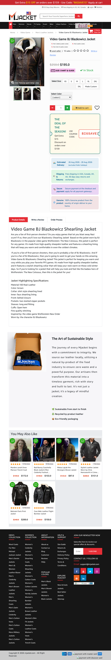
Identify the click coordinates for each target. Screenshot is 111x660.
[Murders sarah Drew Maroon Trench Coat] (20, 449)
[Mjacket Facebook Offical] (76, 571)
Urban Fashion (61, 24)
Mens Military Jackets (14, 634)
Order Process (56, 220)
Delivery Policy (63, 555)
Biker (51, 24)
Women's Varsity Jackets (31, 592)
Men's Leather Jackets (44, 32)
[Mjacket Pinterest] (76, 578)
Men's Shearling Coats (13, 600)
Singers (82, 24)
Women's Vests (29, 634)
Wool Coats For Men (13, 546)
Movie (29, 24)
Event (45, 24)
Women (21, 24)
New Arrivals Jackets (63, 586)
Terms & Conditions (62, 563)
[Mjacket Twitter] (90, 571)
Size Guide (62, 544)
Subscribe (93, 551)
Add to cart (83, 107)
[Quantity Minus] (52, 107)
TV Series (37, 24)
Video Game (73, 24)
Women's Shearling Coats (29, 558)
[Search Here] (78, 16)
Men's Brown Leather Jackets (14, 590)
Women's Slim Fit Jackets (31, 620)
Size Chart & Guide (64, 70)
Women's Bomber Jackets (29, 600)
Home (12, 32)
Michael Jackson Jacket (15, 553)
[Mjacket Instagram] (97, 571)
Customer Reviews (45, 556)
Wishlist (99, 7)
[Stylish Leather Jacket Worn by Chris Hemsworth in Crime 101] (90, 449)
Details (18, 220)
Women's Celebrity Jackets (29, 547)
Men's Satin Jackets (13, 609)
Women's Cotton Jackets (31, 585)
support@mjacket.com (89, 564)
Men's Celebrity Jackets (12, 579)
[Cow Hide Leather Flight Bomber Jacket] (44, 493)
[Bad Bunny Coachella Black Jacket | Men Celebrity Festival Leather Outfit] (44, 449)
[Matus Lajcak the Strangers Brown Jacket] (67, 449)
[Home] (10, 24)
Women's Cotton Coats (30, 578)
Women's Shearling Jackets (29, 569)
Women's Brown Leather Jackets (31, 611)
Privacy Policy (63, 558)
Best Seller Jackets (62, 593)
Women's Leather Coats (30, 627)
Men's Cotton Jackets (14, 641)
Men (14, 24)
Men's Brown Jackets (46, 590)
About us (44, 544)
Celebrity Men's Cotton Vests (14, 618)
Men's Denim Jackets (14, 560)
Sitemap (61, 599)
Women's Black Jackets (46, 597)
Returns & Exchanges (62, 549)
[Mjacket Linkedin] (83, 578)
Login (91, 7)
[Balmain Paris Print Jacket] (20, 493)
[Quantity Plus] (67, 107)
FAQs (43, 562)
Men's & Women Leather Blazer (14, 569)
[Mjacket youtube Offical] (83, 571)
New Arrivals (92, 24)
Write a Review (37, 220)
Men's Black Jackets (46, 583)
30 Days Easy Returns (51, 7)
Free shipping (74, 7)
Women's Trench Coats (30, 641)
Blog (43, 551)
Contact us (45, 548)
